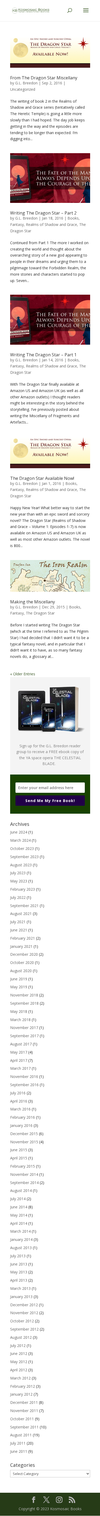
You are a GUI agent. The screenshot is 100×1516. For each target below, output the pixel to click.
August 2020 (21, 970)
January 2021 (21, 946)
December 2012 (24, 1304)
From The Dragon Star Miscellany (43, 78)
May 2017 (18, 1052)
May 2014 (18, 1215)
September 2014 (24, 1182)
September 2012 (24, 1329)
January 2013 (21, 1296)
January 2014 (21, 1239)
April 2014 (18, 1223)
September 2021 (24, 905)
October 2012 (22, 1320)
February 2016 (22, 1117)
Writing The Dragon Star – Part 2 (43, 213)
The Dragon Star (40, 613)
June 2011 (18, 1451)
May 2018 (18, 1011)
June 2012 (18, 1353)
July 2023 (18, 872)
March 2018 (20, 1019)
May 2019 (18, 986)
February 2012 (22, 1386)
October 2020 (22, 962)
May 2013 (18, 1271)
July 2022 (18, 897)
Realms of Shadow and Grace (51, 224)
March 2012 (20, 1378)
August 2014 (21, 1190)
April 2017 (18, 1060)
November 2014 (24, 1174)
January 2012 (21, 1394)
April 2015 (18, 1157)
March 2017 (20, 1068)
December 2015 (24, 1133)
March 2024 (20, 840)
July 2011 (18, 1443)
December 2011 (24, 1402)
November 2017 (24, 1027)
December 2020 (24, 954)
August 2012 (21, 1337)
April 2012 (18, 1369)
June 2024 (18, 832)
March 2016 (20, 1109)
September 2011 (24, 1426)
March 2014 (20, 1231)
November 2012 (24, 1312)
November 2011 (24, 1410)
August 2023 (21, 864)
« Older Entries (22, 673)
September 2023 (24, 856)
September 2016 (24, 1084)
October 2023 (22, 848)
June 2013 (18, 1264)
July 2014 (18, 1198)
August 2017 (21, 1043)
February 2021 (22, 938)
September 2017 (24, 1035)
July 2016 (18, 1092)
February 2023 (22, 889)
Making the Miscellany (32, 602)
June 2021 (18, 929)
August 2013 (21, 1247)
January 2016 (21, 1125)
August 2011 (21, 1434)
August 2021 (21, 913)
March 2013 (20, 1288)
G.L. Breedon (26, 82)
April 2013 (18, 1280)
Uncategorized (22, 89)
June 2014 (18, 1206)
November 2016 (24, 1076)
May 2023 (18, 881)
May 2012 (18, 1361)
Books (73, 218)
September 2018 (24, 1003)
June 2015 (18, 1149)
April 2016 (18, 1101)
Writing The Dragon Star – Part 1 (43, 355)
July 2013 (18, 1255)
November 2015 (24, 1141)
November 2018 (24, 995)
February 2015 (22, 1166)
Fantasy (17, 224)
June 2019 (18, 978)
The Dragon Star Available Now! (42, 478)
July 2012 (18, 1345)
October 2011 (22, 1418)
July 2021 (18, 921)
